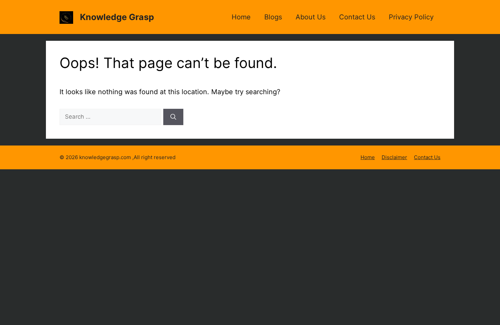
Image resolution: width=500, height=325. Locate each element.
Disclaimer (394, 157)
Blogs (273, 17)
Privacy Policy (411, 17)
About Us (311, 17)
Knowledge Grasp (117, 17)
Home (241, 17)
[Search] (173, 117)
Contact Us (357, 17)
